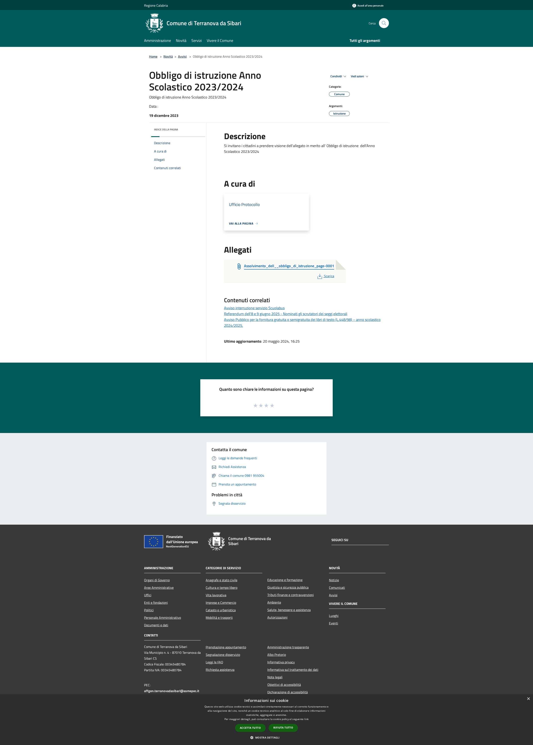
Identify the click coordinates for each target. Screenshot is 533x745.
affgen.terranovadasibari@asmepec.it (171, 690)
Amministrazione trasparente (288, 647)
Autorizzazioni (277, 617)
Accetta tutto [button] (250, 728)
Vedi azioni (358, 76)
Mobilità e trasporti (219, 617)
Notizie (334, 580)
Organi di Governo (157, 580)
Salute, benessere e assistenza (289, 609)
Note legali (275, 677)
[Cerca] (384, 23)
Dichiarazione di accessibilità (287, 692)
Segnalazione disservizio (223, 654)
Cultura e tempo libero (221, 587)
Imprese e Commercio (221, 602)
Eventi (333, 623)
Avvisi (182, 56)
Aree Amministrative (159, 587)
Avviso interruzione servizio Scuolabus (254, 308)
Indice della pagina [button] (166, 129)
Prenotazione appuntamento (226, 647)
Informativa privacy (281, 662)
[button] (266, 737)
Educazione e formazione (285, 579)
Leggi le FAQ (214, 662)
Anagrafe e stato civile (221, 580)
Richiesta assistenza (220, 669)
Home (153, 56)
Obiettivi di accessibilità (284, 684)
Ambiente (274, 602)
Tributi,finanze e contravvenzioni (290, 594)
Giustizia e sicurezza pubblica (288, 587)
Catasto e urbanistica (221, 610)
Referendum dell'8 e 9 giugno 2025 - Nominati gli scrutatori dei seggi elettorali (285, 314)
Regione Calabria (156, 5)
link (306, 719)
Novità (168, 56)
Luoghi (334, 615)
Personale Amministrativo (162, 617)
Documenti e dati (156, 625)
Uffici (147, 595)
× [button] (528, 698)
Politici (149, 610)
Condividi (336, 76)
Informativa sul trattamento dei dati (292, 669)
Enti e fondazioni (156, 602)
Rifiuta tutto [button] (283, 727)
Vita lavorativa (216, 595)
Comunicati (337, 587)
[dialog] (266, 719)
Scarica (329, 275)
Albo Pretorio (276, 654)
